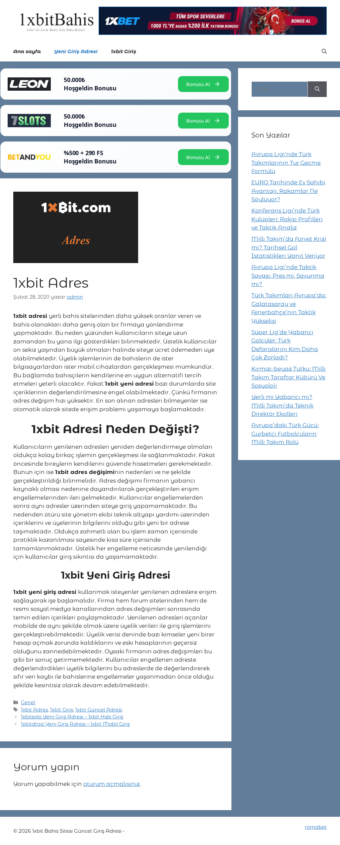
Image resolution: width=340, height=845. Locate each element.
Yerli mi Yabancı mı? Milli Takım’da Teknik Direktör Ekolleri (282, 405)
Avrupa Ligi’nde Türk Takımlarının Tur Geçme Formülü (286, 162)
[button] (324, 51)
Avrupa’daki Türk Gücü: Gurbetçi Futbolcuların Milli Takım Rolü (285, 433)
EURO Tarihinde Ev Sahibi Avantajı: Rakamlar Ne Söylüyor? (288, 191)
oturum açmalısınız (111, 784)
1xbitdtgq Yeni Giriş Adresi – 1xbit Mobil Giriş (75, 724)
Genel (28, 702)
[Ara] (317, 89)
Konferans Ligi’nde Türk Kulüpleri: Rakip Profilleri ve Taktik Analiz (287, 219)
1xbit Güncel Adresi (98, 710)
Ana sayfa (27, 51)
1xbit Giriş (123, 51)
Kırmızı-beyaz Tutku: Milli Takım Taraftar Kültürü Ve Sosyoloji (288, 377)
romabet (316, 827)
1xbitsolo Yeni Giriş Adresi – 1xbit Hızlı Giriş (72, 717)
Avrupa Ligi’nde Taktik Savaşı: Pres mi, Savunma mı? (287, 275)
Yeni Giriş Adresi (76, 51)
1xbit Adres (34, 710)
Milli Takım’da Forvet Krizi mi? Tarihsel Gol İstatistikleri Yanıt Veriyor (288, 247)
